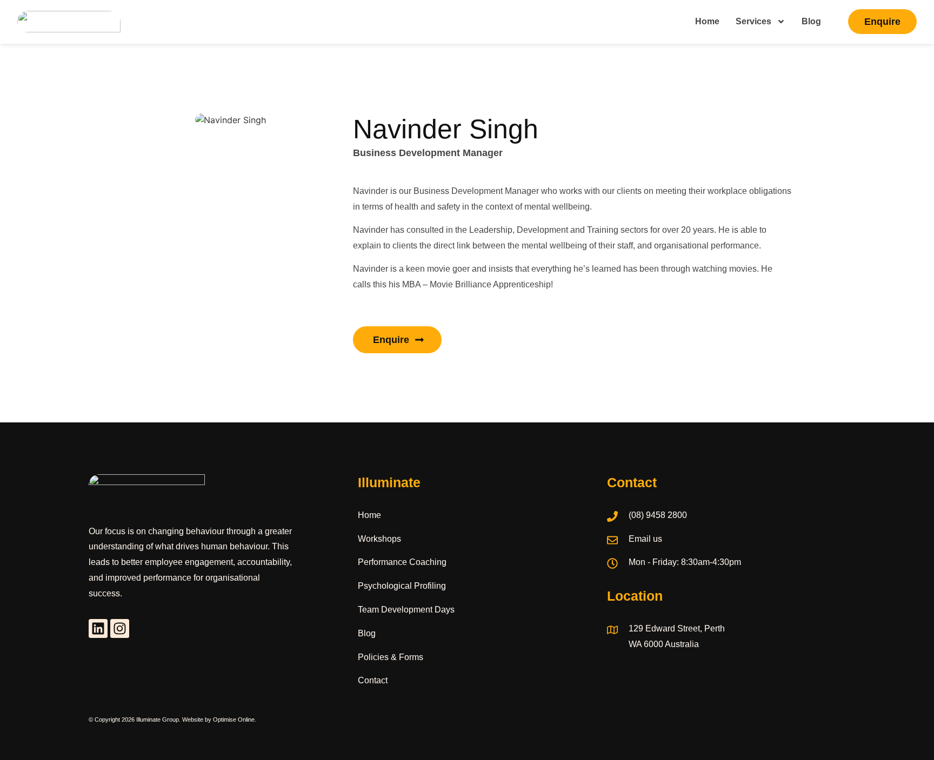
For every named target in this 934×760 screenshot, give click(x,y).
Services (753, 21)
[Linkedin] (98, 628)
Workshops (379, 538)
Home (707, 21)
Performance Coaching (402, 562)
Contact (373, 680)
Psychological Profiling (402, 585)
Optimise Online (234, 719)
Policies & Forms (390, 657)
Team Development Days (406, 609)
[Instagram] (119, 628)
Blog (811, 21)
